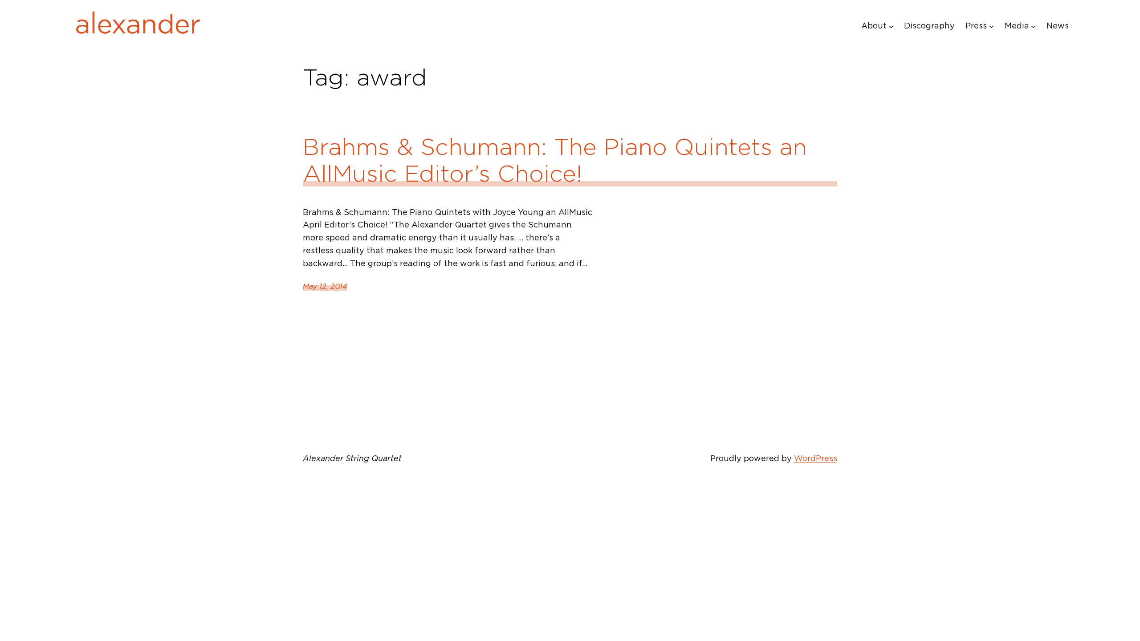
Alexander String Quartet (352, 458)
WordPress (815, 458)
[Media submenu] (1033, 26)
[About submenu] (891, 26)
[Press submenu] (991, 26)
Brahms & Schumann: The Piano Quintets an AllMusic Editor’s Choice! (555, 160)
